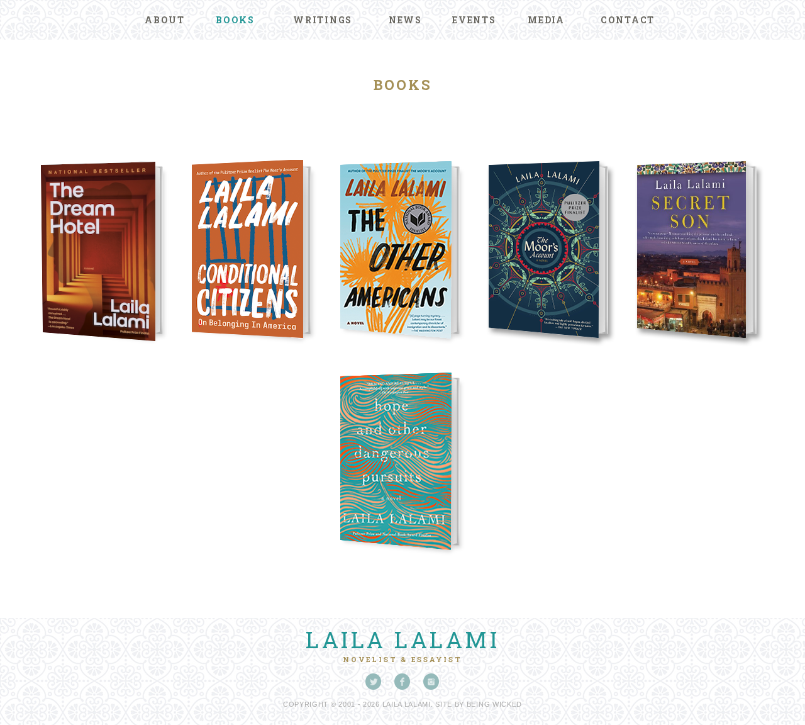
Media (546, 20)
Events (474, 20)
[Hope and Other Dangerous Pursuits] (402, 563)
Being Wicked (494, 704)
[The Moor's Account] (551, 352)
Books (235, 20)
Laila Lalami (402, 639)
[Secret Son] (699, 352)
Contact (628, 20)
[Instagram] (431, 681)
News (405, 20)
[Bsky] (373, 681)
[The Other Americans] (402, 352)
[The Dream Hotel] (105, 352)
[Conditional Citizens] (254, 352)
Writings (322, 20)
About (165, 20)
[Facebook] (402, 681)
